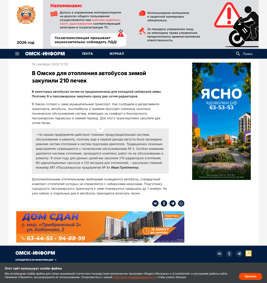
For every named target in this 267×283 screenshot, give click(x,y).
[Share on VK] (155, 203)
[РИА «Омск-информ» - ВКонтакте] (219, 253)
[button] (17, 54)
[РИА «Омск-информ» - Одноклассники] (229, 253)
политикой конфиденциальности (134, 277)
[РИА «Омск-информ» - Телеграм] (239, 253)
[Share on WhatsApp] (180, 203)
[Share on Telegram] (171, 203)
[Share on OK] (163, 203)
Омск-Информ (45, 54)
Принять (250, 276)
